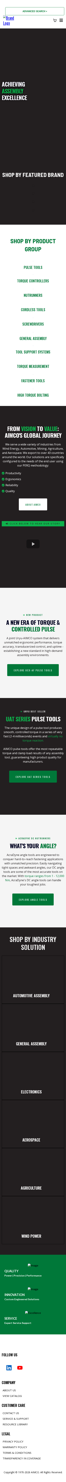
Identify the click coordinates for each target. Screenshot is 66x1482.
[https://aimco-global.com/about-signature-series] (33, 201)
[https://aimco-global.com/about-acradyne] (33, 192)
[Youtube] (19, 1367)
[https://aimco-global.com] (9, 19)
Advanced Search (35, 11)
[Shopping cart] (55, 20)
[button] (60, 20)
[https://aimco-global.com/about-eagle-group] (33, 209)
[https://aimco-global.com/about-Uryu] (33, 185)
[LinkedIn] (9, 1367)
